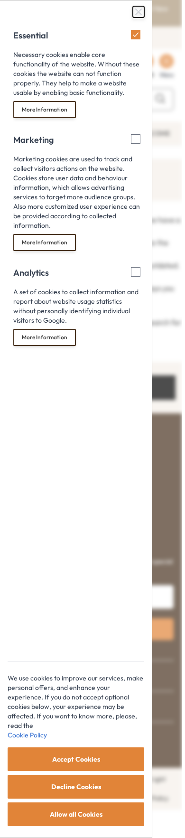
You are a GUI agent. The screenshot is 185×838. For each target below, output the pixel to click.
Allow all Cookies (76, 814)
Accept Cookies (76, 759)
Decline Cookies (76, 786)
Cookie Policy (27, 735)
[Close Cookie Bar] (138, 12)
